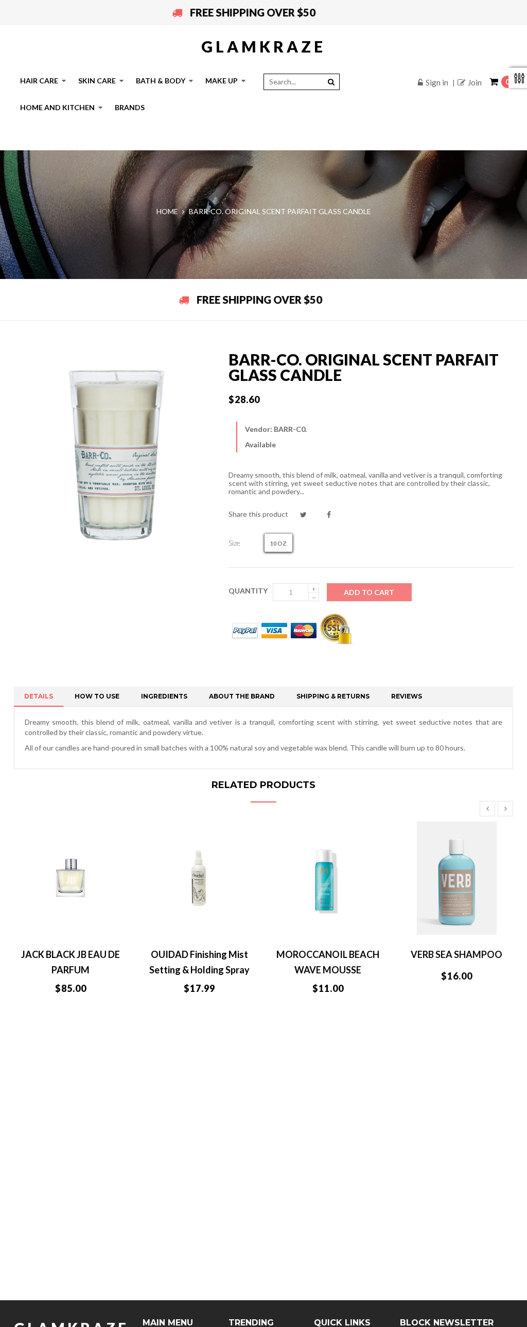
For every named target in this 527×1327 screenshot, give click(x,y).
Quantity (248, 590)
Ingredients (164, 696)
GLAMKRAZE (263, 46)
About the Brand (242, 696)
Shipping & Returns (333, 696)
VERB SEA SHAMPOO (456, 954)
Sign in (437, 82)
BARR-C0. (290, 429)
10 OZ (278, 543)
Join (475, 82)
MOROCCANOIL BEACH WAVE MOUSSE (327, 962)
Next (505, 808)
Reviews (406, 696)
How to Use (97, 696)
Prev (487, 808)
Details (38, 696)
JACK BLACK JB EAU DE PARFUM (70, 962)
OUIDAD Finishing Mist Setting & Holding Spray (199, 962)
